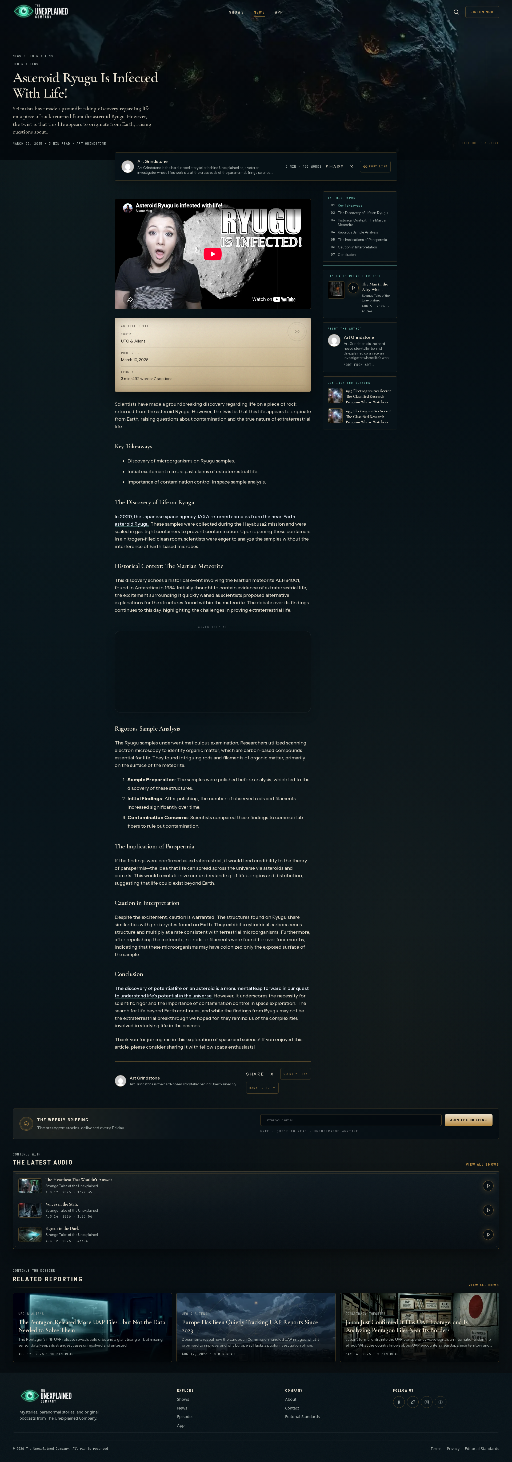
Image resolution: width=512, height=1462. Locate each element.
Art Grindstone (152, 161)
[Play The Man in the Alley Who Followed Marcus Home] (353, 288)
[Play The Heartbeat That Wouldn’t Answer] (488, 1186)
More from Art (359, 365)
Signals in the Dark (62, 1228)
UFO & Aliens (40, 56)
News (259, 12)
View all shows (482, 1164)
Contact (292, 1408)
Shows (236, 12)
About (290, 1399)
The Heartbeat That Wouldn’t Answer (79, 1179)
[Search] (456, 12)
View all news (484, 1285)
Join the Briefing (468, 1120)
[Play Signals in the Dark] (488, 1234)
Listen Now (482, 12)
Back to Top (262, 1088)
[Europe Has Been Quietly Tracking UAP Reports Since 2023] (256, 1327)
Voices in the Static (62, 1204)
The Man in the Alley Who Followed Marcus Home (376, 286)
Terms (436, 1448)
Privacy (453, 1448)
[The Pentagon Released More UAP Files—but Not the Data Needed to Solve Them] (92, 1327)
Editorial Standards (302, 1416)
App (279, 12)
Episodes (185, 1416)
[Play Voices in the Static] (488, 1210)
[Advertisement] (212, 671)
